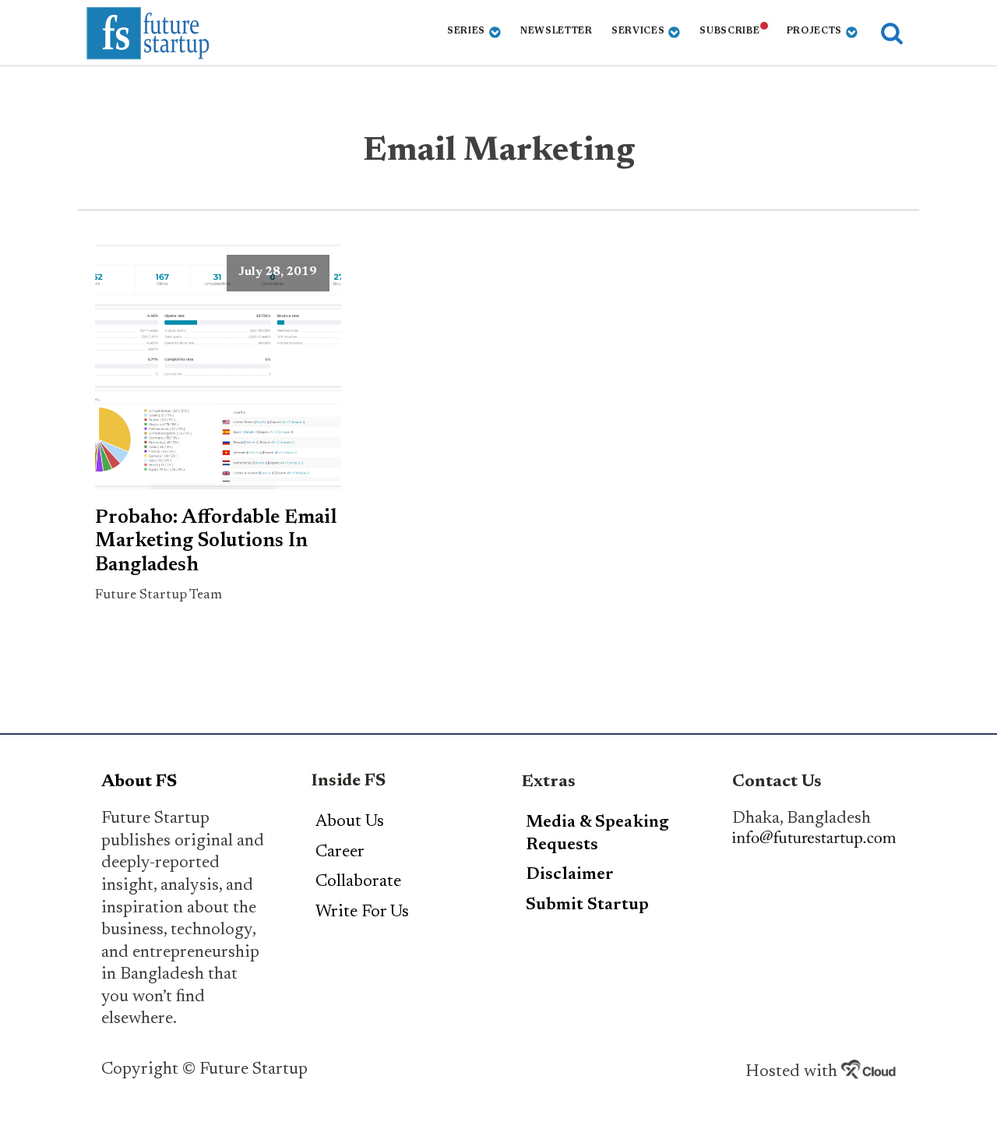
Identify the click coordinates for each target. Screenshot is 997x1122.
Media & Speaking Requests (597, 834)
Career (340, 852)
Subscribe (729, 31)
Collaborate (358, 882)
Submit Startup (587, 905)
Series (466, 31)
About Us (349, 822)
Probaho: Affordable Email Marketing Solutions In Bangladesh (215, 542)
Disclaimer (570, 875)
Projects (815, 31)
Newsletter (556, 31)
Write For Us (362, 912)
